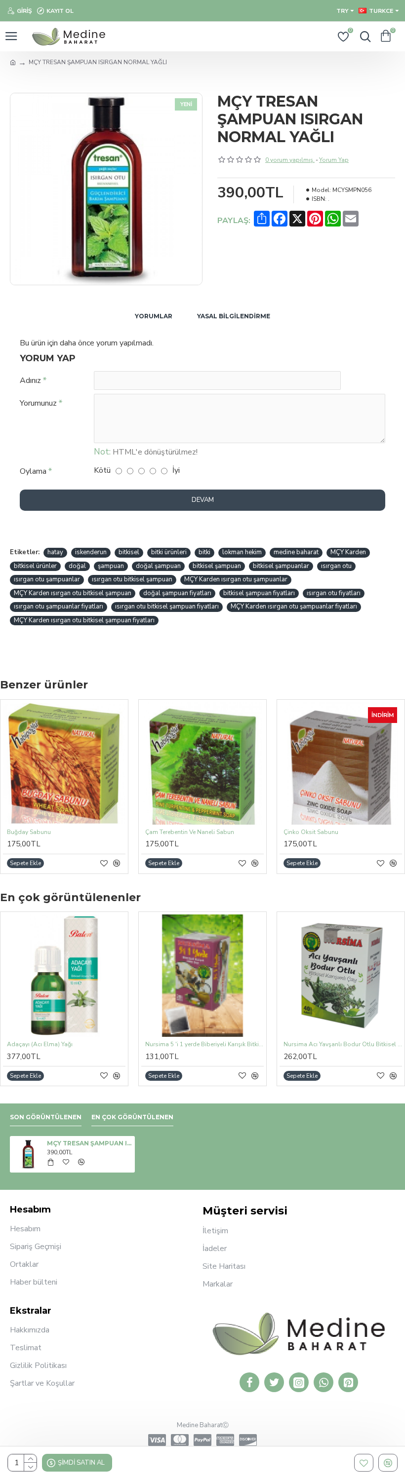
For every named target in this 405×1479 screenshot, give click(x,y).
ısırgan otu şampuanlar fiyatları (58, 606)
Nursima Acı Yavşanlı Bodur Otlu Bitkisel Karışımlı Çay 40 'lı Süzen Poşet (240, 1044)
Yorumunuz (38, 403)
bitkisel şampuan (217, 566)
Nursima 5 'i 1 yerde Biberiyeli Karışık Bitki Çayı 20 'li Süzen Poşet (101, 1044)
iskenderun (91, 552)
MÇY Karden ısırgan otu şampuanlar (235, 579)
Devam (203, 499)
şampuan (111, 566)
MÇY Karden (348, 552)
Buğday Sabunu (29, 832)
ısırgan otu (336, 566)
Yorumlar (153, 316)
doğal (77, 566)
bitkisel (129, 552)
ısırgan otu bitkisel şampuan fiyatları (167, 606)
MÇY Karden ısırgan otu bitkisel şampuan (72, 593)
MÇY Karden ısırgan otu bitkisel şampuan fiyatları (84, 620)
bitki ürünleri (169, 552)
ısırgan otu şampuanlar (47, 579)
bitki (204, 552)
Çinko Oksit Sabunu (311, 832)
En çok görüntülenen (132, 1117)
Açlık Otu (332, 1044)
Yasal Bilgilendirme (233, 316)
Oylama (33, 471)
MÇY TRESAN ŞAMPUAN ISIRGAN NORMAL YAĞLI (89, 1143)
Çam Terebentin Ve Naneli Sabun (189, 832)
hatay (55, 552)
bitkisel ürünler (35, 566)
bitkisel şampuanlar (281, 566)
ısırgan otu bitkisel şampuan (132, 579)
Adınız (30, 380)
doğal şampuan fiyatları (177, 593)
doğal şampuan (158, 566)
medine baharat (296, 552)
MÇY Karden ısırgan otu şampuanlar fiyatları (294, 606)
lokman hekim (242, 552)
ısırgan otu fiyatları (334, 593)
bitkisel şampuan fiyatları (259, 593)
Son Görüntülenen (45, 1117)
